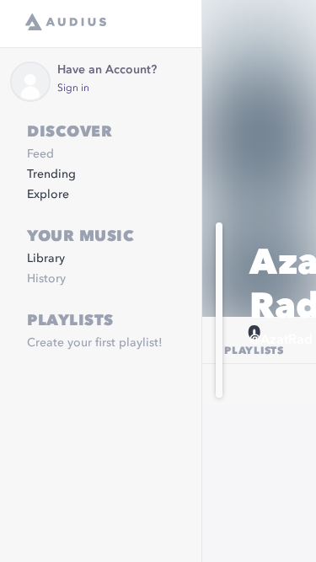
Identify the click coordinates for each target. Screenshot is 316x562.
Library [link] (46, 259)
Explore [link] (48, 195)
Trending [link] (51, 174)
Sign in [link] (73, 88)
